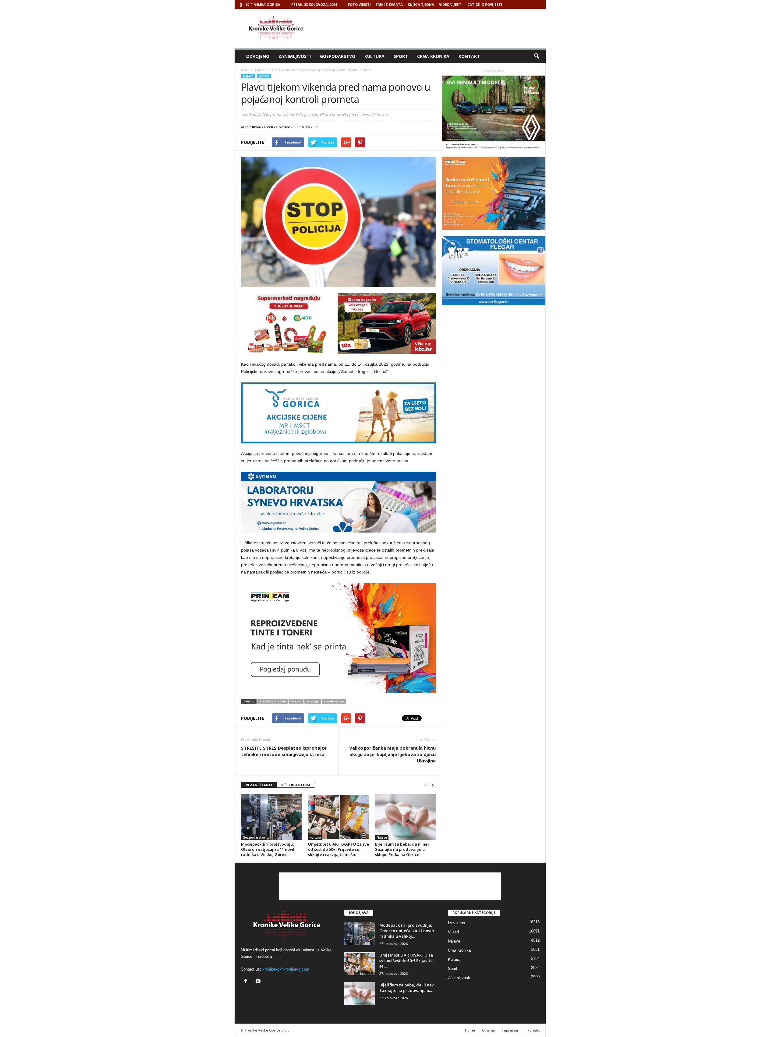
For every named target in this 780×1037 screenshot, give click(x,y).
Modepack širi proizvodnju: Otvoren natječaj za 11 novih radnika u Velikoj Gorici (268, 849)
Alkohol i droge (272, 701)
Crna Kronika (433, 56)
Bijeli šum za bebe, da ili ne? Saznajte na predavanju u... (406, 987)
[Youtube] (258, 981)
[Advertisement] (435, 28)
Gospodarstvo (337, 56)
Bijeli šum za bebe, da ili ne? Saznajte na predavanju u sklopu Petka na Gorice (402, 849)
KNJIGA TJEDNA (421, 4)
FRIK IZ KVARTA (389, 4)
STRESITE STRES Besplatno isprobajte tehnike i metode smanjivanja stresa (284, 751)
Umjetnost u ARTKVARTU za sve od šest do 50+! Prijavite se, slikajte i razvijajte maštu (338, 849)
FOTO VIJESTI (359, 4)
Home (245, 70)
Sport (401, 56)
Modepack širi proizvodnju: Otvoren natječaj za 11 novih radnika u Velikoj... (406, 930)
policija (313, 701)
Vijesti (264, 76)
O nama (488, 1030)
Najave (248, 76)
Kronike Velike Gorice (271, 127)
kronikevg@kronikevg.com (285, 969)
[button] (536, 56)
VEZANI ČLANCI (259, 785)
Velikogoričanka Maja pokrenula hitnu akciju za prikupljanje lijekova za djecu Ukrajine (392, 754)
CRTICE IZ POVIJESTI (484, 4)
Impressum (511, 1030)
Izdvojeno (257, 56)
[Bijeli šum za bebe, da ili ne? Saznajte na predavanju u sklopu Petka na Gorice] (405, 817)
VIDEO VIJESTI (451, 4)
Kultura (374, 56)
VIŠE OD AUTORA (295, 785)
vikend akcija (334, 701)
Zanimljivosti (294, 56)
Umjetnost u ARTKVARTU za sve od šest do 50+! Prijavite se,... (406, 960)
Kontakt (469, 56)
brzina (296, 701)
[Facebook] (247, 981)
